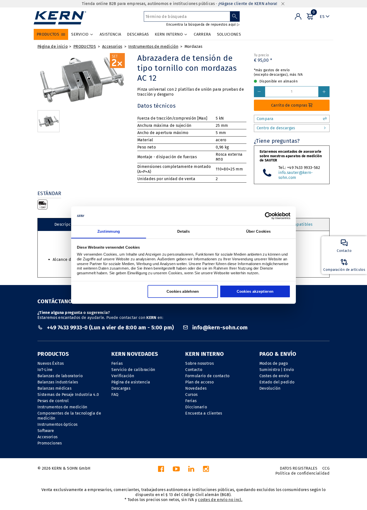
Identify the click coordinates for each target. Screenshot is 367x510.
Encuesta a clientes (203, 413)
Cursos (191, 394)
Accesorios (112, 46)
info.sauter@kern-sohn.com (295, 175)
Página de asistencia (130, 382)
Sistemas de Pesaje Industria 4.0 (68, 394)
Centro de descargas (276, 128)
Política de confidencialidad (302, 473)
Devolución (269, 388)
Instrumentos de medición (153, 46)
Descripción (65, 224)
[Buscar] (235, 16)
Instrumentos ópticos (57, 424)
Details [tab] (183, 231)
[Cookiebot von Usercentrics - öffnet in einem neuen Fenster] (268, 215)
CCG (326, 468)
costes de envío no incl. (220, 499)
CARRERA (202, 34)
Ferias (117, 363)
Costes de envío (274, 375)
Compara (265, 118)
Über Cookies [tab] (258, 231)
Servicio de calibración (133, 369)
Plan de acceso (199, 382)
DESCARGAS (138, 34)
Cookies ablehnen (183, 292)
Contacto (193, 369)
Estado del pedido (276, 382)
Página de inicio (52, 46)
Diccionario (196, 407)
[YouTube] (176, 470)
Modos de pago (273, 363)
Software (45, 430)
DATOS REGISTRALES (298, 468)
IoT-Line (45, 369)
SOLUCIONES (229, 34)
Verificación (122, 375)
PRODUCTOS (84, 46)
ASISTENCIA (110, 34)
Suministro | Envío (276, 369)
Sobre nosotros (199, 363)
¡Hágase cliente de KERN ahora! (247, 3)
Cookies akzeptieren (255, 292)
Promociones (49, 443)
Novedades (195, 388)
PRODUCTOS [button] (48, 34)
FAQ (114, 394)
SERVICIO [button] (80, 34)
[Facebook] (161, 470)
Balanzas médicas (54, 388)
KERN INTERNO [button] (169, 34)
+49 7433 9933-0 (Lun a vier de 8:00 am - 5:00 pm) (110, 327)
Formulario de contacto (207, 375)
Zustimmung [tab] (108, 231)
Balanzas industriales (57, 382)
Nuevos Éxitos (50, 363)
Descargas (120, 388)
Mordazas (193, 46)
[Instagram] (206, 470)
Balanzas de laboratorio (60, 375)
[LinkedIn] (191, 470)
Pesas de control (53, 400)
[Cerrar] (283, 3)
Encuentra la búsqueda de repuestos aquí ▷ (202, 24)
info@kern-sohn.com (219, 327)
